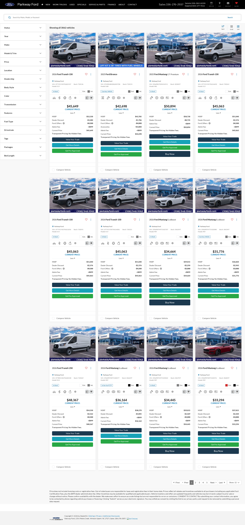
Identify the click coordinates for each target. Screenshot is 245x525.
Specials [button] (81, 5)
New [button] (48, 5)
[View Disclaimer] (75, 98)
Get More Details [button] (72, 145)
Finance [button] (112, 5)
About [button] (121, 5)
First (177, 482)
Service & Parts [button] (97, 5)
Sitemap (92, 516)
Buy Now (169, 154)
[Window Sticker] (91, 98)
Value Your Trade (72, 139)
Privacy (99, 516)
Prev (185, 482)
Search (230, 17)
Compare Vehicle (63, 170)
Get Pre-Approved (72, 151)
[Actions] (91, 74)
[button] (93, 50)
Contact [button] (132, 5)
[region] (72, 125)
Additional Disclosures (111, 516)
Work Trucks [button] (60, 5)
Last (221, 482)
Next (213, 482)
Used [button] (72, 5)
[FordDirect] (56, 518)
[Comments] (87, 98)
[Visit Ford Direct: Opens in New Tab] (132, 518)
